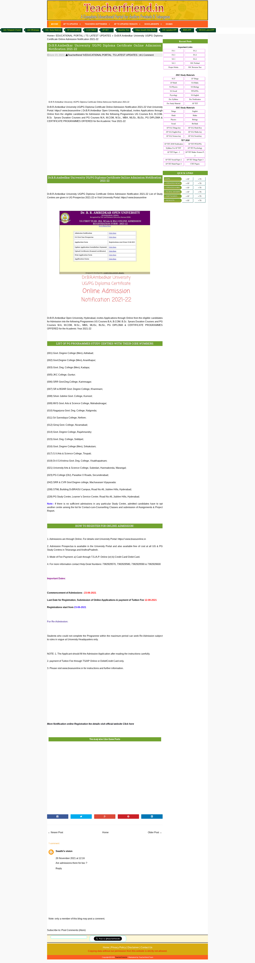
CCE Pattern (91, 30)
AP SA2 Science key (173, 136)
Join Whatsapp (33, 30)
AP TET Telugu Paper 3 (195, 160)
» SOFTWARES (171, 196)
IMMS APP (187, 30)
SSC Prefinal (195, 63)
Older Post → (155, 832)
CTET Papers (195, 164)
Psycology (173, 95)
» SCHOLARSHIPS (172, 192)
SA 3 (173, 63)
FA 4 (195, 55)
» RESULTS (169, 200)
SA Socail (173, 91)
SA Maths (194, 83)
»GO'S (167, 179)
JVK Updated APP (169, 30)
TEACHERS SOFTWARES (96, 24)
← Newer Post (55, 832)
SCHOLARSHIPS (151, 24)
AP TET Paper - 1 (173, 152)
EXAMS (169, 24)
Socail (173, 124)
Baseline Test (123, 30)
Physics (173, 120)
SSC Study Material (53, 30)
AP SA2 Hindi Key (195, 128)
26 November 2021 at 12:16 (70, 858)
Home (105, 832)
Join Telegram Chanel (12, 30)
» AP (187, 179)
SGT (173, 79)
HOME (55, 24)
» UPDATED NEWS (172, 183)
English (195, 111)
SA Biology (195, 87)
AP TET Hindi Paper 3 (173, 164)
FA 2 (195, 51)
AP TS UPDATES (70, 24)
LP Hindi (173, 83)
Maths (195, 115)
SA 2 (195, 59)
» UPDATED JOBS (172, 187)
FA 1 (173, 51)
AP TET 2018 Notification (173, 144)
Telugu (173, 111)
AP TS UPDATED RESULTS (126, 24)
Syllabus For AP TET (173, 148)
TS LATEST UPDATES (125, 55)
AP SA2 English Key (173, 132)
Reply (59, 868)
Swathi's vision (64, 851)
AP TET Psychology (195, 148)
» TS (199, 179)
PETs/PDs (194, 91)
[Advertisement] (105, 79)
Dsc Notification (195, 99)
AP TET (195, 103)
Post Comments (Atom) (73, 930)
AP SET (105, 30)
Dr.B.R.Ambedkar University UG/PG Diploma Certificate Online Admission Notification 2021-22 (105, 47)
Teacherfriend (75, 55)
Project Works (173, 67)
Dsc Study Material (173, 103)
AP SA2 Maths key (195, 132)
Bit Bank (195, 124)
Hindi (173, 115)
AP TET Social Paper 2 (173, 160)
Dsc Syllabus (173, 99)
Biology (195, 120)
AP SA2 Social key (195, 136)
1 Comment (148, 55)
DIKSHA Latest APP (206, 30)
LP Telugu (194, 79)
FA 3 (173, 55)
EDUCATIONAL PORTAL (98, 55)
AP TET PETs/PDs (195, 144)
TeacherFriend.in (121, 957)
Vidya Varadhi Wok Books (145, 30)
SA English (195, 95)
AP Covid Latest (73, 30)
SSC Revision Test (194, 67)
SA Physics (173, 87)
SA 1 (173, 59)
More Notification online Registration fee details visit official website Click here (90, 724)
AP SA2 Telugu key (173, 128)
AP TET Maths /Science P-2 (194, 154)
